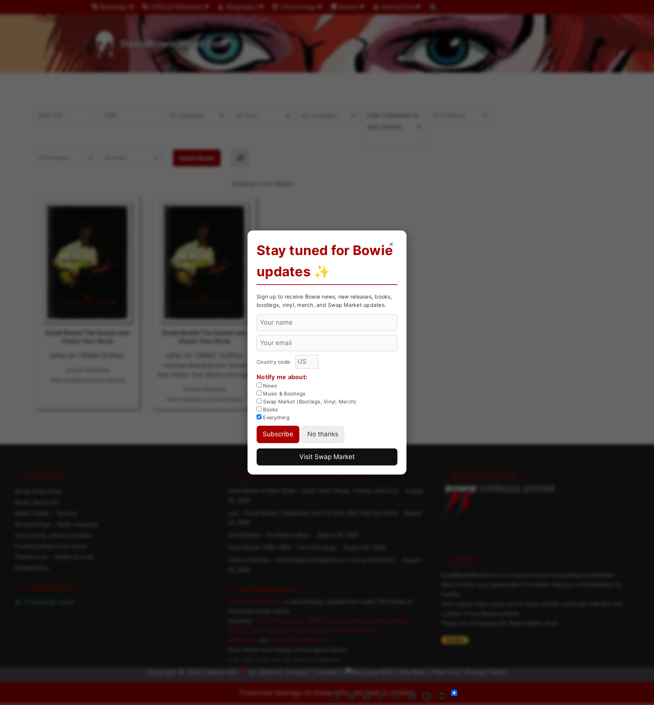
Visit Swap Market (327, 457)
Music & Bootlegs (283, 394)
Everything (276, 417)
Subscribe (278, 434)
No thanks (322, 434)
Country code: (275, 362)
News (269, 386)
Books (270, 409)
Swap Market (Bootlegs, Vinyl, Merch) (309, 401)
